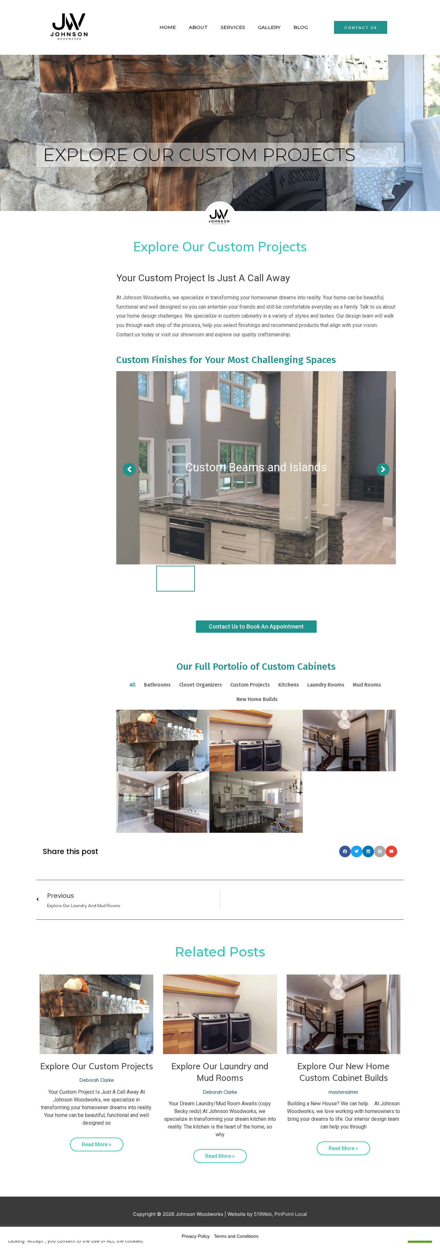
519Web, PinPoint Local (280, 1214)
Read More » (96, 1144)
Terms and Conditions (236, 1236)
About (198, 27)
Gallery (269, 27)
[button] (360, 27)
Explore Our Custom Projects (96, 1066)
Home (167, 27)
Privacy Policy (196, 1236)
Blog (300, 27)
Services (233, 27)
